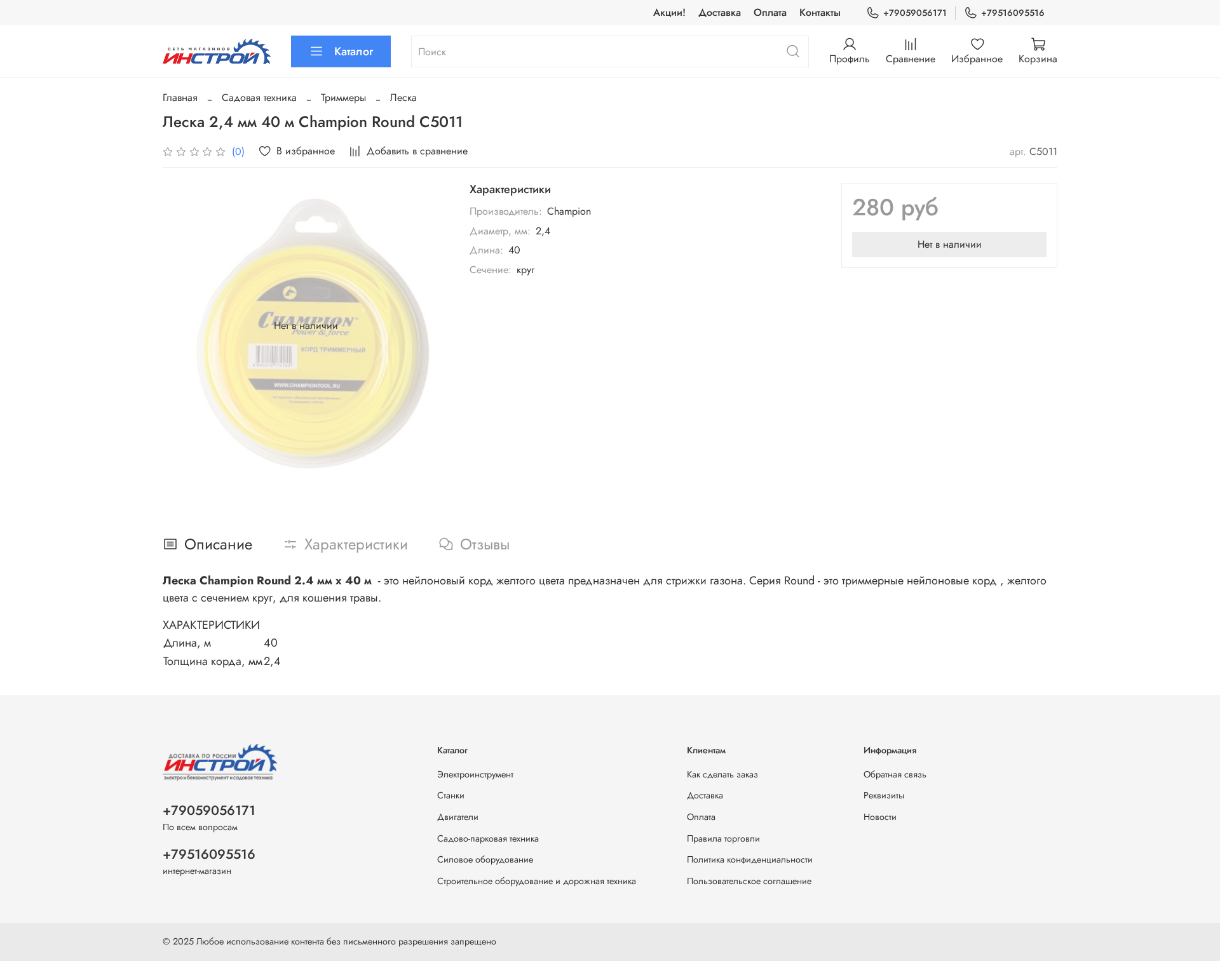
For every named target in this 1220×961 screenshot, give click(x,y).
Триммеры (343, 97)
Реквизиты (884, 795)
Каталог (353, 51)
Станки (450, 795)
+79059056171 (915, 12)
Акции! (669, 12)
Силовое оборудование (485, 859)
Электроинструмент (475, 774)
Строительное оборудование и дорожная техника (536, 881)
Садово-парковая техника (488, 838)
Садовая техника (259, 97)
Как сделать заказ (722, 774)
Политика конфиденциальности (750, 859)
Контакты (820, 12)
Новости (880, 816)
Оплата (770, 12)
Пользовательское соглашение (749, 881)
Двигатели (457, 816)
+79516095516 (1013, 12)
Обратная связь (895, 774)
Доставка (719, 12)
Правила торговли (723, 838)
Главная (180, 97)
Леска (403, 97)
